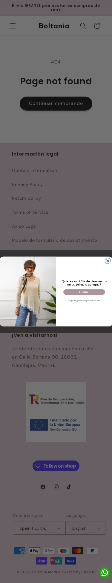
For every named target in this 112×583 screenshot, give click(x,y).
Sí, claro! (84, 292)
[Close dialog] (108, 261)
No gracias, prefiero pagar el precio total (83, 301)
